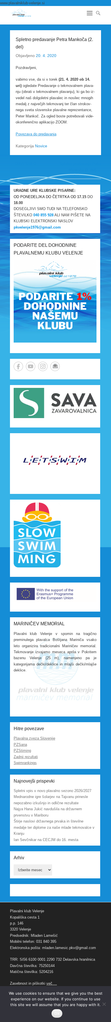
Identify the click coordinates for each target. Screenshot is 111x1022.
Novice (41, 146)
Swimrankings (25, 763)
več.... (51, 983)
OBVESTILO (23, 164)
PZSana (20, 744)
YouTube (30, 366)
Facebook (18, 366)
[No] (104, 1004)
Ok (56, 1013)
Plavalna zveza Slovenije (34, 738)
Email (55, 366)
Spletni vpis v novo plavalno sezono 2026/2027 (52, 791)
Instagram (43, 366)
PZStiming (22, 750)
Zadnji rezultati (26, 757)
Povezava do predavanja (36, 134)
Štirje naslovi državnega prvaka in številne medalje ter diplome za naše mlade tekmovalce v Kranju (54, 827)
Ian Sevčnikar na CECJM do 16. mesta (46, 840)
